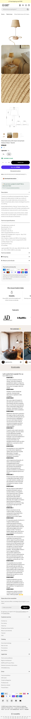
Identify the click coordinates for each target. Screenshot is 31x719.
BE (5, 716)
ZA (26, 717)
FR (20, 716)
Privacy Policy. (6, 613)
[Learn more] (4, 147)
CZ (10, 716)
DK (15, 716)
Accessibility (16, 714)
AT (3, 716)
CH (8, 716)
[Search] (28, 9)
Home (2, 14)
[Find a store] (20, 5)
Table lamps (9, 14)
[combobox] (15, 9)
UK (22, 717)
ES (17, 716)
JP (6, 717)
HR (25, 716)
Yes (9, 154)
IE (29, 716)
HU (27, 716)
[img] (15, 377)
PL (10, 717)
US (24, 717)
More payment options (15, 170)
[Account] (23, 5)
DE (13, 716)
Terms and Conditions (21, 611)
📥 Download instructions (9, 178)
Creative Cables (8, 706)
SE (17, 717)
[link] (8, 318)
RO (13, 717)
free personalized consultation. (13, 187)
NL (8, 717)
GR (22, 716)
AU (1, 716)
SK (15, 717)
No (3, 154)
